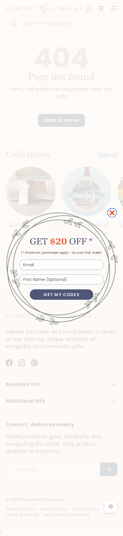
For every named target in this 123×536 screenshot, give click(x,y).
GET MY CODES (61, 294)
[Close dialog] (112, 212)
